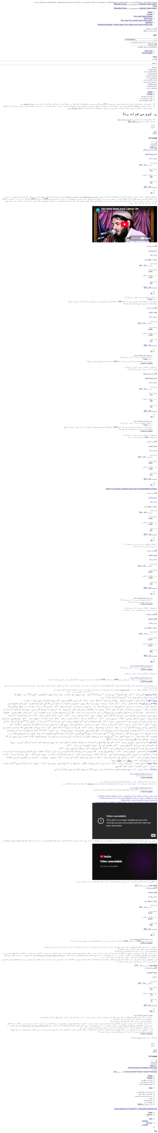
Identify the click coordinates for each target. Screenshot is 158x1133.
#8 (151, 661)
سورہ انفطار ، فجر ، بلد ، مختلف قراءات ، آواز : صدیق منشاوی (128, 798)
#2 (151, 293)
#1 (151, 193)
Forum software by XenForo (135, 1109)
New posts (137, 16)
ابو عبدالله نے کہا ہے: (141, 665)
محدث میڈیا (100, 2)
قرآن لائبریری (87, 2)
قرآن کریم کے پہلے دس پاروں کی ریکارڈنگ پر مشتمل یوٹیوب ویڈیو (126, 802)
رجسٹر (154, 63)
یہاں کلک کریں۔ (74, 108)
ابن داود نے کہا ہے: (143, 355)
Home (150, 12)
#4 (151, 417)
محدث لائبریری (135, 2)
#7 (151, 594)
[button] (155, 6)
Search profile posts (145, 24)
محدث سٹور (147, 2)
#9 (151, 935)
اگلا (155, 131)
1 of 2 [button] (155, 133)
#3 (151, 351)
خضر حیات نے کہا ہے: (143, 1015)
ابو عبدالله (123, 119)
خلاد (119, 760)
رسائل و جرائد (74, 2)
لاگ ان (154, 59)
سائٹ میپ (148, 1100)
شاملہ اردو (39, 2)
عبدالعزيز (152, 972)
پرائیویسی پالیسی (143, 1096)
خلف (129, 760)
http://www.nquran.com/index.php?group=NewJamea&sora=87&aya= (131, 489)
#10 (151, 1011)
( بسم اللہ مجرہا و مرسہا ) (49, 955)
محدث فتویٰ (123, 2)
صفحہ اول (148, 1102)
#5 (151, 485)
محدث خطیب (61, 2)
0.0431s (145, 1121)
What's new (148, 18)
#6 (151, 540)
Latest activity (147, 20)
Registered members (105, 24)
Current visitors (118, 24)
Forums (149, 14)
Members (149, 22)
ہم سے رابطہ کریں (144, 1092)
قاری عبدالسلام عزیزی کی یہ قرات (81, 197)
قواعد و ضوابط (145, 1094)
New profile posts (135, 20)
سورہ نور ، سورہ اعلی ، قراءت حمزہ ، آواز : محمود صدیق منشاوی (127, 795)
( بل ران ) (141, 955)
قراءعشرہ (124, 690)
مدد (150, 1098)
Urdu (150, 1088)
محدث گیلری (50, 2)
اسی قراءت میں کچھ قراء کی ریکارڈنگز (139, 800)
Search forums (147, 16)
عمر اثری (153, 312)
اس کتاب (91, 783)
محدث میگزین (112, 2)
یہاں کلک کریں (28, 104)
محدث (154, 2)
